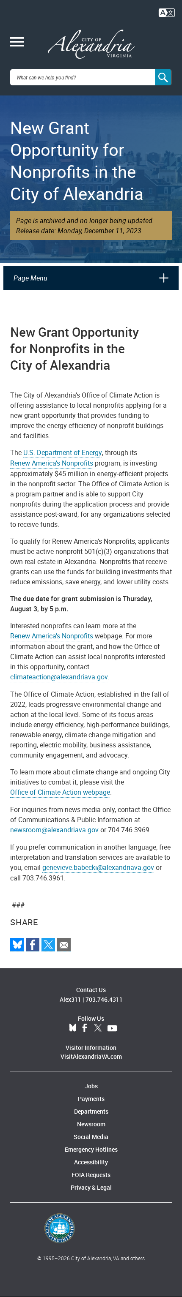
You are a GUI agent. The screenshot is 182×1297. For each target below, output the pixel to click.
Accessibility (91, 1162)
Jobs (91, 1086)
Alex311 (70, 999)
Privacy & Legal (91, 1187)
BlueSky (72, 1028)
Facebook (84, 1028)
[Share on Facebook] (32, 944)
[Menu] (17, 43)
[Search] (163, 77)
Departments (91, 1111)
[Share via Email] (64, 944)
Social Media (91, 1137)
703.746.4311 (104, 999)
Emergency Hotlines (91, 1149)
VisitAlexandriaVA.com (91, 1056)
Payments (91, 1099)
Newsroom (91, 1124)
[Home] (91, 44)
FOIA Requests (91, 1175)
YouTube (112, 1028)
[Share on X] (48, 944)
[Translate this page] (166, 11)
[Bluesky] (17, 944)
